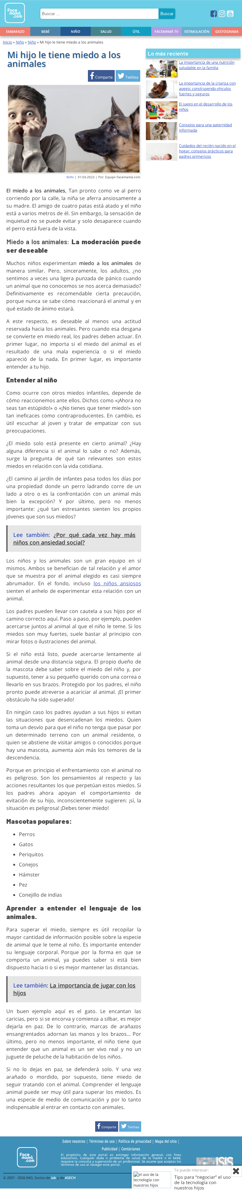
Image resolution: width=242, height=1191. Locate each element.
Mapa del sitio (166, 1141)
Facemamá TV (166, 31)
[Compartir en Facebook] (101, 77)
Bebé (45, 31)
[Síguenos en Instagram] (222, 13)
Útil (136, 31)
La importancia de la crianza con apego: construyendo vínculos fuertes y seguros (207, 88)
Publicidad (110, 1149)
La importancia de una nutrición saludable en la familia (206, 65)
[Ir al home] (15, 24)
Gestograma (227, 31)
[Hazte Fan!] (213, 13)
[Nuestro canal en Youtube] (230, 13)
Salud (106, 31)
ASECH (70, 1177)
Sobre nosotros (73, 1141)
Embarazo (15, 31)
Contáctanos (130, 1149)
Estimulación (197, 31)
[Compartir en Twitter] (128, 77)
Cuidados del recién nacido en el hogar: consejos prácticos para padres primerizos (207, 151)
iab (53, 1177)
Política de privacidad (134, 1141)
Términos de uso (102, 1141)
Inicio (7, 42)
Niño (75, 31)
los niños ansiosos (117, 583)
